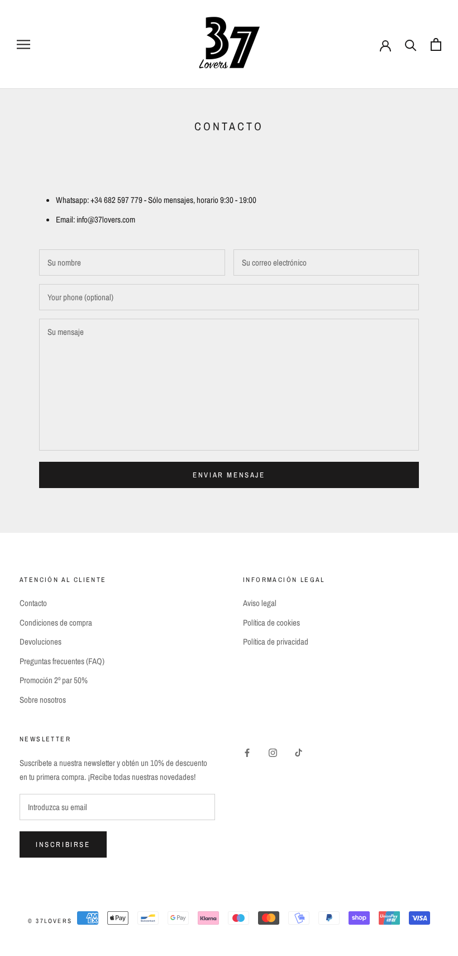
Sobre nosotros (43, 700)
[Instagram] (273, 752)
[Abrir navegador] (23, 45)
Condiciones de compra (56, 622)
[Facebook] (247, 752)
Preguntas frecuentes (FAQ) (62, 661)
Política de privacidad (275, 641)
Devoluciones (40, 641)
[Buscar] (411, 44)
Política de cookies (271, 622)
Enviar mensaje (229, 475)
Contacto (33, 603)
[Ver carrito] (436, 44)
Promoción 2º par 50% (54, 680)
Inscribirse (63, 844)
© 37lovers (50, 921)
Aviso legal (259, 603)
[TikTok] (298, 752)
